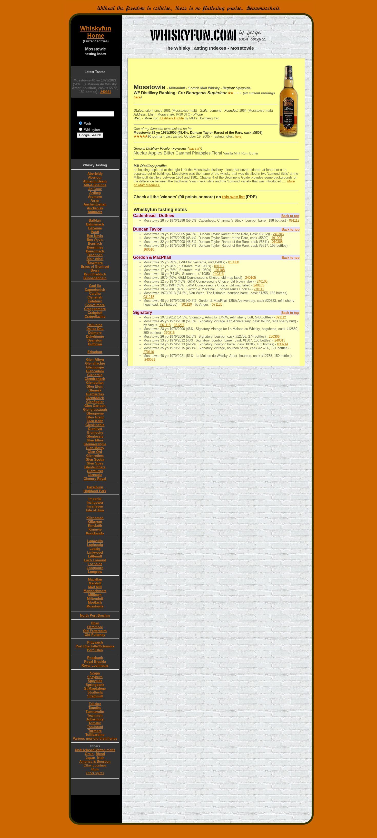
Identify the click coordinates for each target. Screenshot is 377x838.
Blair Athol (94, 259)
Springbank (95, 685)
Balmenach (95, 224)
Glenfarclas (95, 394)
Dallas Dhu (95, 329)
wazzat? (195, 148)
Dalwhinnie (95, 336)
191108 (219, 270)
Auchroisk (95, 208)
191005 (276, 238)
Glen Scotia (95, 459)
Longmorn (95, 568)
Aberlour (95, 177)
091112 (294, 220)
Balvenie (95, 228)
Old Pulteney (95, 635)
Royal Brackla (95, 662)
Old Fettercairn (95, 631)
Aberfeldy (95, 173)
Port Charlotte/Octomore (95, 646)
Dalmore (95, 333)
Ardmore (95, 197)
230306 (274, 336)
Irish (100, 758)
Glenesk (94, 390)
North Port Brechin (95, 615)
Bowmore (95, 263)
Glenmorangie (95, 444)
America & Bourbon (95, 761)
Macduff (95, 583)
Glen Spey (95, 463)
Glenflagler (95, 402)
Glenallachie (95, 363)
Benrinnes (95, 247)
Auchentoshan (95, 204)
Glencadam (95, 371)
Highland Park (95, 491)
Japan (90, 758)
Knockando (95, 533)
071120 (217, 304)
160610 (148, 249)
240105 (250, 278)
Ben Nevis (95, 236)
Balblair (95, 220)
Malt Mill (95, 587)
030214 (282, 344)
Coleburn (95, 301)
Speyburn (95, 677)
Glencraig (95, 375)
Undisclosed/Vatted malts (95, 750)
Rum (95, 769)
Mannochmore (95, 591)
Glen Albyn (95, 359)
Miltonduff (95, 599)
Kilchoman (95, 518)
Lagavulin (95, 541)
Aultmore (95, 212)
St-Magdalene (95, 688)
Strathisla (95, 692)
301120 (186, 304)
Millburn (95, 595)
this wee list (233, 197)
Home (95, 35)
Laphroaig (95, 545)
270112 (259, 289)
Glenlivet (95, 429)
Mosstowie (94, 606)
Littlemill (95, 556)
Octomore (95, 627)
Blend (100, 754)
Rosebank (95, 658)
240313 (218, 274)
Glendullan (95, 383)
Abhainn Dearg (95, 181)
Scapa (95, 673)
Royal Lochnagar (95, 665)
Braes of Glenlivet (95, 266)
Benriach (95, 243)
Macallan (95, 579)
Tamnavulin (95, 711)
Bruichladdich (95, 274)
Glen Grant (95, 417)
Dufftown (95, 344)
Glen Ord (95, 452)
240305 (278, 234)
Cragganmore (95, 309)
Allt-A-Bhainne (95, 185)
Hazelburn (95, 487)
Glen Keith (95, 421)
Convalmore (95, 305)
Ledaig (95, 549)
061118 (165, 325)
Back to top (290, 216)
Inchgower (95, 502)
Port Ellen (95, 650)
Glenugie (95, 475)
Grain (89, 754)
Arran (95, 200)
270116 (148, 352)
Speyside (95, 681)
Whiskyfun (95, 28)
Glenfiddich (95, 398)
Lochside (95, 564)
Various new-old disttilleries (95, 738)
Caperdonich (95, 290)
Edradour (94, 352)
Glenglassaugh (95, 409)
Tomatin (94, 723)
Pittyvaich (95, 642)
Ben (94, 240)
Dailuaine (94, 325)
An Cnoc (95, 189)
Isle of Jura (95, 510)
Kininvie (95, 529)
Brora (95, 270)
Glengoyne (95, 413)
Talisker (95, 704)
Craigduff (95, 313)
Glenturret (95, 471)
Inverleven (95, 506)
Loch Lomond (95, 560)
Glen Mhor (95, 440)
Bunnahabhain (94, 278)
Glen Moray (95, 448)
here (137, 97)
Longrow (95, 572)
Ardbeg (95, 193)
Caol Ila (95, 286)
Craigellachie (95, 316)
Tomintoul (95, 727)
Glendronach (95, 379)
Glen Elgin (94, 386)
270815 (169, 333)
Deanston (94, 340)
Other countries (95, 765)
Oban (95, 623)
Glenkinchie (94, 425)
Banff (95, 232)
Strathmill (95, 696)
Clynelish (94, 297)
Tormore (95, 731)
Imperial (95, 499)
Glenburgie (95, 367)
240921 (105, 92)
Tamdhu (94, 708)
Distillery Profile (172, 118)
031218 (148, 297)
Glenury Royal (95, 479)
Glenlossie (94, 436)
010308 (277, 242)
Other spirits (95, 773)
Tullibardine (94, 735)
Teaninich (95, 715)
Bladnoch (95, 255)
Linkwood (95, 552)
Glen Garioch (94, 406)
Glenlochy (95, 432)
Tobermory (95, 719)
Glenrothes (95, 456)
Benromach (95, 251)
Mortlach (95, 602)
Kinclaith (95, 525)
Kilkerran (95, 522)
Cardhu (95, 293)
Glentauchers (94, 467)
